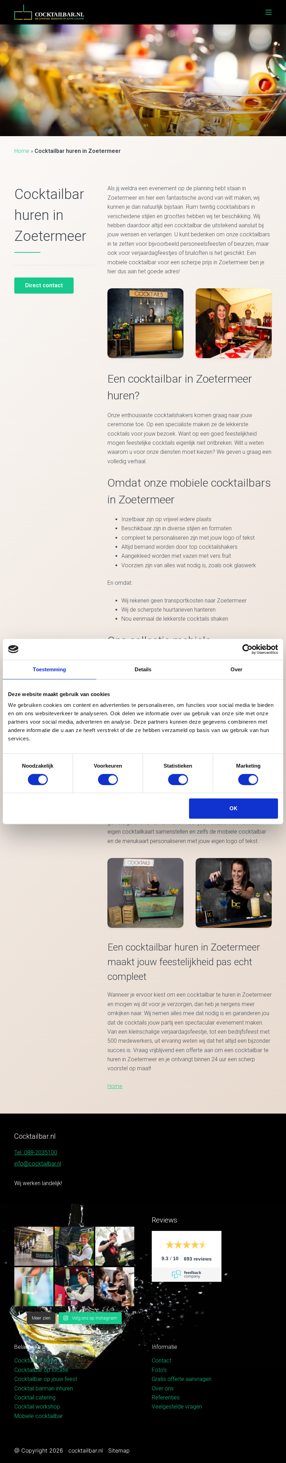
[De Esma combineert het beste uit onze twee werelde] (114, 1286)
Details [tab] (143, 669)
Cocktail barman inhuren (43, 1388)
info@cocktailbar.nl (37, 1163)
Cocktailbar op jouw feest (45, 1379)
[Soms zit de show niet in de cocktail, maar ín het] (33, 1286)
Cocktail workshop (37, 1406)
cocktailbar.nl (85, 1450)
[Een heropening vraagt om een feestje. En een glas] (33, 1246)
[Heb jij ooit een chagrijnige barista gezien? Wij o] (74, 1246)
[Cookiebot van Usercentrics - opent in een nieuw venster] (247, 649)
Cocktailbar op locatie (41, 1370)
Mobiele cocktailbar (38, 1416)
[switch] (108, 779)
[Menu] (268, 12)
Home (21, 151)
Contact (161, 1360)
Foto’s (159, 1370)
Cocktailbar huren (35, 1360)
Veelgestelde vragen (177, 1406)
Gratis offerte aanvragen (181, 1379)
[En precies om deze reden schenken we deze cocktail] (74, 1286)
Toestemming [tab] (49, 669)
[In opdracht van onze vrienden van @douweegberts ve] (114, 1246)
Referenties (166, 1397)
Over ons (163, 1388)
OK (233, 808)
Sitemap (119, 1450)
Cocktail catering (34, 1397)
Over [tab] (236, 669)
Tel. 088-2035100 (35, 1152)
